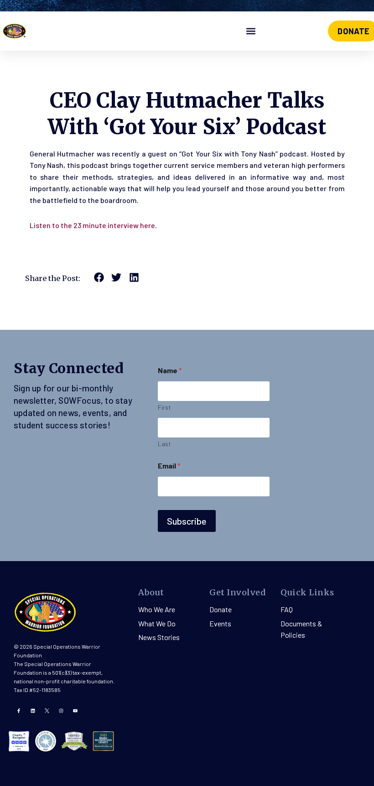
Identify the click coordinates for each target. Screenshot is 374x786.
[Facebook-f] (19, 711)
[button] (251, 31)
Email (169, 465)
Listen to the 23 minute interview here (92, 225)
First (164, 407)
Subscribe (187, 520)
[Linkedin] (33, 711)
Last (164, 444)
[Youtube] (75, 711)
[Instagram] (61, 711)
